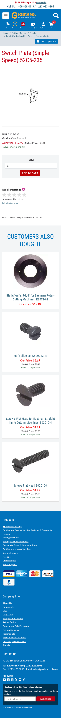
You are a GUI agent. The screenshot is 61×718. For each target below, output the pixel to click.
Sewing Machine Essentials (15, 541)
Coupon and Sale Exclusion (16, 626)
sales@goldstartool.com (45, 669)
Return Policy (9, 622)
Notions (6, 556)
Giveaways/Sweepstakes (14, 641)
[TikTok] (24, 679)
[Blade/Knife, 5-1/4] (30, 270)
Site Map (7, 645)
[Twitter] (5, 679)
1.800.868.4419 (25, 6)
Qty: (31, 159)
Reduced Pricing (13, 526)
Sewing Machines (11, 537)
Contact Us (8, 607)
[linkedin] (16, 679)
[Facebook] (8, 679)
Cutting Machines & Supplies (16, 549)
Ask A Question (48, 41)
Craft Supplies (9, 560)
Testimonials (9, 633)
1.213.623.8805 (45, 6)
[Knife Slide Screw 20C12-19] (30, 331)
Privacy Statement (11, 630)
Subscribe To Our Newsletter (23, 687)
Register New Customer (14, 637)
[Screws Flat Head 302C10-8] (30, 460)
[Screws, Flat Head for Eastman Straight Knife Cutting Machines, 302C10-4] (30, 394)
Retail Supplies (10, 564)
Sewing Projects (10, 553)
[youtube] (20, 679)
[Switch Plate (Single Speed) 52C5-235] (30, 95)
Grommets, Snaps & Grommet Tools (20, 545)
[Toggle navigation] (5, 15)
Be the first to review (10, 203)
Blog (5, 610)
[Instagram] (12, 679)
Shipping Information (13, 618)
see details (41, 2)
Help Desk (8, 614)
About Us (7, 603)
